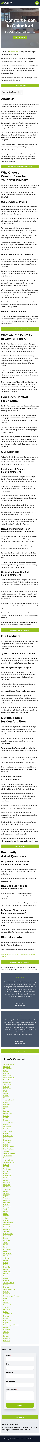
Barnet (5, 1129)
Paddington (7, 1182)
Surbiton (6, 1331)
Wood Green (7, 1080)
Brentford (6, 1276)
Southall (6, 1302)
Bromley (6, 1111)
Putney (5, 1260)
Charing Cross (8, 1160)
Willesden (6, 1193)
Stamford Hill (7, 1084)
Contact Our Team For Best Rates (20, 329)
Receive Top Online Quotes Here (20, 630)
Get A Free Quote (20, 1051)
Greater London (8, 1147)
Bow (4, 1098)
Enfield (3, 957)
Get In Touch (20, 1417)
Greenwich (7, 1173)
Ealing (5, 1269)
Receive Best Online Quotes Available (20, 166)
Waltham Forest (6, 954)
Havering (6, 1118)
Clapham (6, 1220)
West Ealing (7, 1271)
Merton (5, 1285)
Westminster (7, 1169)
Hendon (6, 1164)
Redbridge (6, 1073)
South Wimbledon (9, 1289)
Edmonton (15, 954)
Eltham (5, 1211)
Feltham (6, 1336)
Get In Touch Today (20, 85)
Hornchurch (7, 1175)
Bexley (5, 1251)
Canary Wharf (7, 1131)
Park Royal (7, 1236)
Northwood (7, 1305)
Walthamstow (24, 954)
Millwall (5, 1144)
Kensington (7, 1207)
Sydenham (7, 1249)
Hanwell (6, 1278)
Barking (5, 1106)
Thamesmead (7, 1155)
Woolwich (6, 1151)
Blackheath (7, 1187)
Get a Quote (19, 37)
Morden (5, 1298)
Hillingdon (6, 1329)
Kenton (5, 1238)
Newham (6, 1102)
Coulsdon (6, 1340)
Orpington (6, 1300)
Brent (5, 1158)
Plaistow (6, 1109)
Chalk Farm (7, 1138)
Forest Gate (7, 1089)
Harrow (5, 1262)
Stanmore (6, 1229)
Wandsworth (7, 1253)
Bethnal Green (8, 1113)
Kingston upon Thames (11, 1325)
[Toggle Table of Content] (19, 92)
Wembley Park (8, 1222)
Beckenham (7, 1267)
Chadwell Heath (8, 1100)
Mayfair (5, 1171)
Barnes (5, 1265)
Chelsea (6, 1204)
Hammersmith (8, 1233)
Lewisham (6, 1202)
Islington (6, 1115)
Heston (5, 1318)
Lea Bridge (7, 1082)
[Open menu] (37, 3)
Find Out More (20, 846)
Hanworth (6, 1338)
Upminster (6, 1198)
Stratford (6, 1093)
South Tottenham (9, 1077)
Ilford (5, 1091)
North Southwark (8, 1149)
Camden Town (8, 1133)
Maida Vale (7, 1178)
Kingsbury (6, 1200)
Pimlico (5, 1191)
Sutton (5, 1327)
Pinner (5, 1273)
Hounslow (6, 1316)
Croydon (6, 1307)
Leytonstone (7, 1075)
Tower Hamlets (8, 1122)
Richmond (6, 1294)
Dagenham (7, 1140)
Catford (5, 1218)
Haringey (6, 1086)
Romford (6, 1124)
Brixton (5, 1213)
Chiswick (6, 1258)
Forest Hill (6, 1227)
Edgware (6, 1196)
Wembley (6, 1231)
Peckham (6, 1184)
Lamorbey (6, 1240)
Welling (5, 1209)
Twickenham (7, 1314)
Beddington (7, 1309)
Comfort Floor (13, 52)
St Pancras (7, 1126)
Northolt (6, 1287)
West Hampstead (9, 1153)
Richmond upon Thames (11, 1296)
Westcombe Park (9, 1162)
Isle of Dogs (7, 1142)
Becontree (6, 1120)
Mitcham (6, 1291)
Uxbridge (6, 1334)
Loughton (32, 954)
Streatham (6, 1256)
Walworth (6, 1167)
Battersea (6, 1224)
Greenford (6, 1280)
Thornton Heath (8, 1282)
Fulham (5, 1245)
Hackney (6, 1095)
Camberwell (7, 1189)
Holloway (6, 1104)
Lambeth (6, 1216)
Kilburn (5, 1180)
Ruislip (5, 1311)
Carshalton (7, 1320)
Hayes (5, 1322)
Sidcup (5, 1242)
